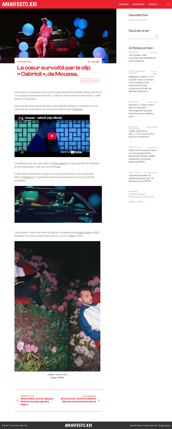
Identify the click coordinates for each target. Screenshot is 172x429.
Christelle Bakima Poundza (137, 72)
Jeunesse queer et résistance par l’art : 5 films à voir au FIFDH (141, 178)
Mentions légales (137, 194)
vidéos (152, 4)
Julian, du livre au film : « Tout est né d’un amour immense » (142, 134)
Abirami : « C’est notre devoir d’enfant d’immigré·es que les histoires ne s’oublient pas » (141, 110)
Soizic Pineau (134, 129)
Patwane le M (24, 62)
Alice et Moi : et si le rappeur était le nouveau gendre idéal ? (37, 401)
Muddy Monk (83, 232)
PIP (96, 232)
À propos (133, 191)
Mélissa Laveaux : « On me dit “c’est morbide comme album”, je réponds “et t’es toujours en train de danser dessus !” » (141, 84)
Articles (85, 80)
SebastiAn (77, 109)
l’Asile (72, 235)
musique (95, 80)
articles (123, 4)
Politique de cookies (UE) (141, 197)
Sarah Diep (133, 102)
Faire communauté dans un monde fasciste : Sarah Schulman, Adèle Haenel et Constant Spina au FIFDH (143, 156)
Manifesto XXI (27, 396)
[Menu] (168, 4)
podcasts (138, 4)
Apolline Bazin (89, 396)
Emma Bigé (133, 52)
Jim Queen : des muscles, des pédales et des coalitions (142, 58)
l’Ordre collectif (59, 163)
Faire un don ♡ (137, 201)
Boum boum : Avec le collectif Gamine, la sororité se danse (78, 400)
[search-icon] (162, 4)
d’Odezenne (28, 177)
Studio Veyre (164, 425)
